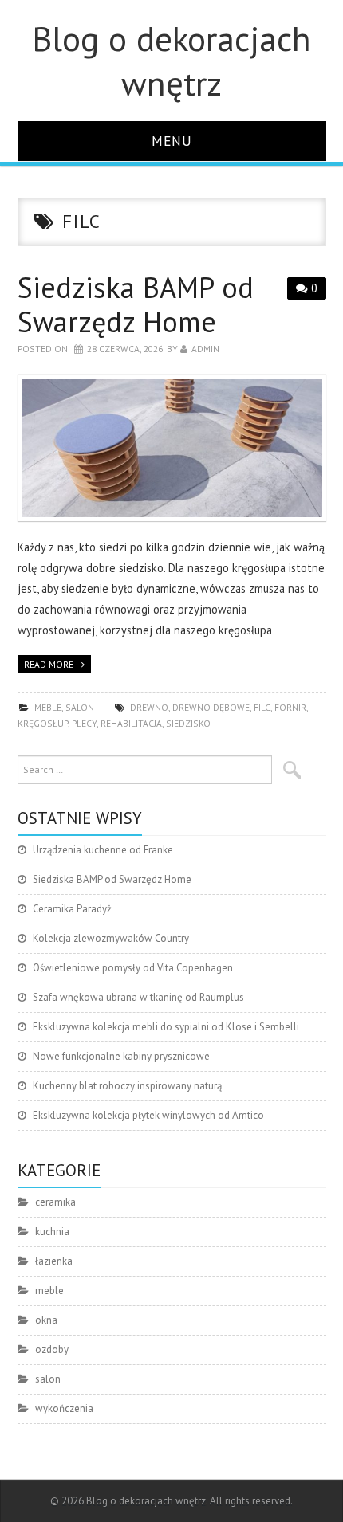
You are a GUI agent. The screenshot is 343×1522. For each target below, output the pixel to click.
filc (262, 707)
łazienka (54, 1261)
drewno (149, 707)
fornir (290, 707)
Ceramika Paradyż (72, 909)
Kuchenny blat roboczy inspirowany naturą (127, 1085)
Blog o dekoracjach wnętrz (171, 60)
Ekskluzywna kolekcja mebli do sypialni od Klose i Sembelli (166, 1027)
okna (46, 1320)
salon (79, 707)
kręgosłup (43, 723)
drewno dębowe (211, 707)
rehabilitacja (131, 723)
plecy (84, 723)
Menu (172, 140)
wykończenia (64, 1408)
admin (205, 349)
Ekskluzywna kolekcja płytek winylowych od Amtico (148, 1115)
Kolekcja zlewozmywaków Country (111, 938)
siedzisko (188, 723)
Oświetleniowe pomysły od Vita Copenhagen (133, 968)
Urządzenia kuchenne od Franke (103, 850)
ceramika (55, 1202)
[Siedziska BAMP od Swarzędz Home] (172, 448)
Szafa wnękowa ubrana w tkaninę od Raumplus (138, 997)
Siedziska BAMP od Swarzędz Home (136, 304)
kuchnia (52, 1231)
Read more (48, 664)
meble (47, 707)
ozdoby (52, 1349)
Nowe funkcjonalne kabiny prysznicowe (121, 1056)
